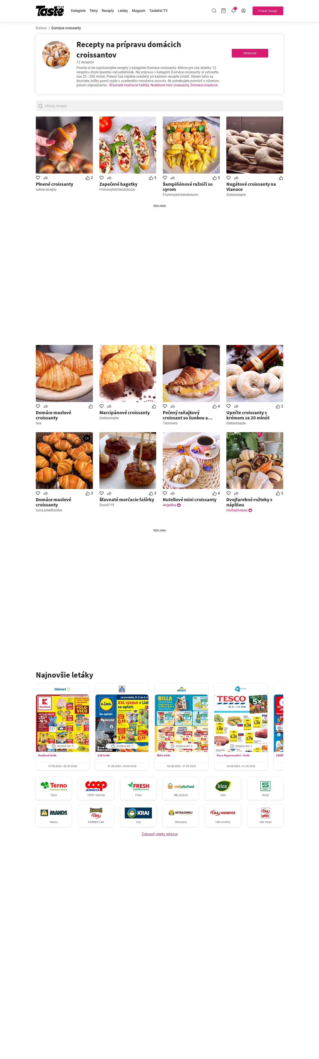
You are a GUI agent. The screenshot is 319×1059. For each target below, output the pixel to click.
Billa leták (163, 755)
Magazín (138, 11)
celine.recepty (46, 189)
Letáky (123, 11)
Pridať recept (268, 11)
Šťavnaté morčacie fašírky (129, 85)
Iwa (38, 423)
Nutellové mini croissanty (170, 85)
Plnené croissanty (54, 184)
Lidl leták (104, 755)
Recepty (108, 11)
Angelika (169, 505)
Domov (41, 28)
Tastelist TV (158, 11)
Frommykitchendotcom (117, 189)
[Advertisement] (159, 273)
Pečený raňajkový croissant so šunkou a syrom (185, 415)
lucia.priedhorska (49, 510)
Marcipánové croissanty (124, 412)
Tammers (170, 423)
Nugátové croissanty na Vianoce (251, 186)
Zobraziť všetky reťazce (160, 834)
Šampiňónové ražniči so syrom (188, 186)
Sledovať (250, 53)
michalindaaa (236, 510)
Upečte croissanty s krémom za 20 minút (248, 415)
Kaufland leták (47, 755)
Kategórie (78, 11)
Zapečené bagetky (118, 184)
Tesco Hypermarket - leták (233, 755)
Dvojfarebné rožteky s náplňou (249, 502)
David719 (106, 505)
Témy (93, 11)
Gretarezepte (236, 195)
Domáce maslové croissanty (53, 415)
